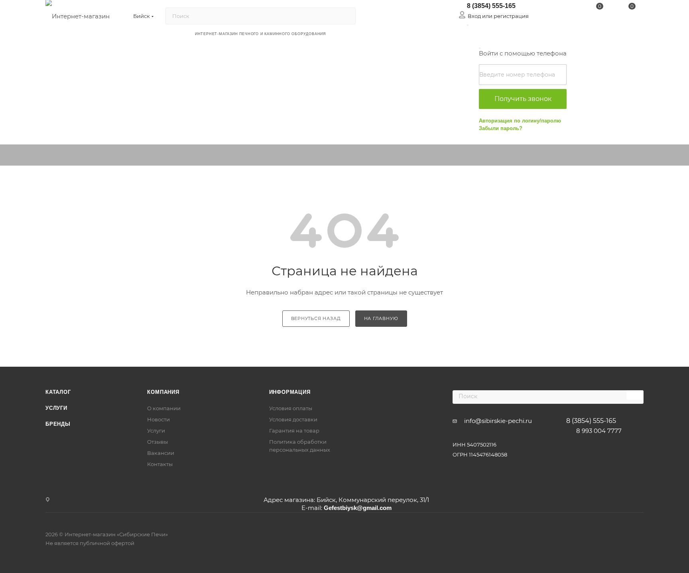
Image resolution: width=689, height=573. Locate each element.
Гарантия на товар (294, 430)
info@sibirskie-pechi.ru (498, 421)
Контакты (160, 464)
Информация (290, 392)
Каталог (58, 392)
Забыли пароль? (500, 128)
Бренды (58, 424)
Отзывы (157, 442)
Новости (158, 419)
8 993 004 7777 (599, 431)
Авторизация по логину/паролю (520, 121)
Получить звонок (522, 99)
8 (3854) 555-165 (491, 5)
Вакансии (160, 453)
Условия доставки (293, 419)
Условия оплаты (290, 408)
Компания (163, 392)
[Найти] (346, 16)
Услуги (56, 408)
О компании (164, 408)
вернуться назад (316, 318)
